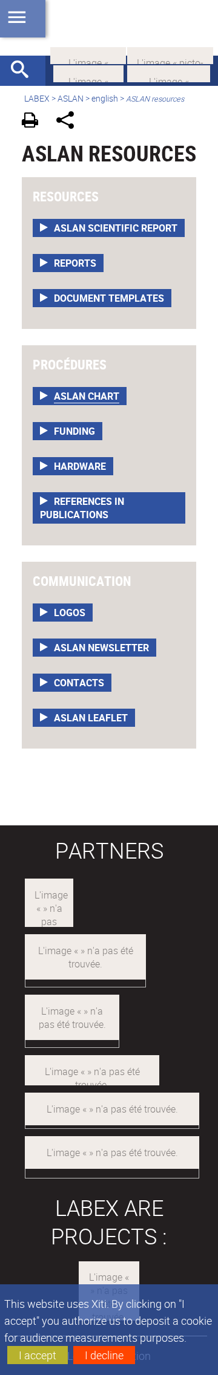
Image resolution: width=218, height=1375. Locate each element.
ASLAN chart (86, 396)
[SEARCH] (24, 71)
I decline (104, 1355)
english (104, 98)
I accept (37, 1355)
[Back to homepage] (109, 28)
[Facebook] (168, 72)
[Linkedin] (88, 54)
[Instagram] (170, 54)
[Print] (34, 122)
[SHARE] (69, 122)
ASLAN (71, 98)
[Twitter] (88, 72)
